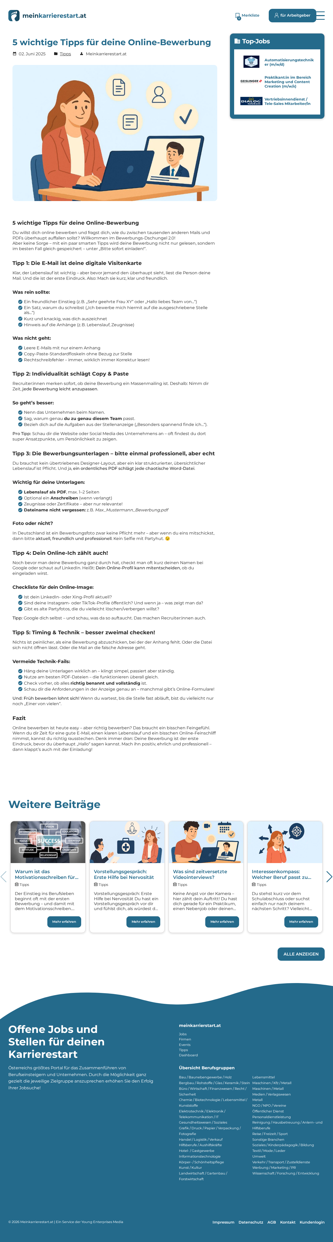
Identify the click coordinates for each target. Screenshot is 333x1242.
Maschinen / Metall (268, 1089)
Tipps (65, 53)
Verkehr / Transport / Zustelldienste (281, 1162)
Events (184, 1045)
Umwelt (259, 1156)
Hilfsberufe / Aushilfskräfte (200, 1145)
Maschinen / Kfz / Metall (271, 1083)
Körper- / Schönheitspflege (201, 1162)
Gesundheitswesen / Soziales (203, 1122)
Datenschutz (251, 1222)
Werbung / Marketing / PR (274, 1168)
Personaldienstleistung (271, 1117)
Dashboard (188, 1055)
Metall (257, 1100)
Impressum (223, 1222)
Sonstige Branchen (268, 1139)
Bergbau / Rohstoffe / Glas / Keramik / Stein (214, 1083)
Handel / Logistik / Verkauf (200, 1139)
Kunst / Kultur (190, 1168)
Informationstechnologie (200, 1156)
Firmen (185, 1039)
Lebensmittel (263, 1077)
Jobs (183, 1034)
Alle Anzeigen (301, 954)
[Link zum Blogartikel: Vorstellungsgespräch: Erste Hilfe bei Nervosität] (127, 877)
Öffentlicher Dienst (268, 1111)
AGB (271, 1222)
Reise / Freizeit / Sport (270, 1134)
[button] (320, 15)
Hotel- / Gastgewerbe (196, 1151)
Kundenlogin (312, 1222)
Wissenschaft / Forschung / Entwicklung (285, 1173)
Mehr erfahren (64, 922)
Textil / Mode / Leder (268, 1151)
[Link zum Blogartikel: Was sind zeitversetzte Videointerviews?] (206, 877)
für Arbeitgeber (295, 15)
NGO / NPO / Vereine (269, 1105)
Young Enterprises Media (102, 1222)
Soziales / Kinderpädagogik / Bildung (283, 1145)
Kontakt (288, 1222)
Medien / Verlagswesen (271, 1094)
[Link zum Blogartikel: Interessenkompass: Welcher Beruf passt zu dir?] (285, 877)
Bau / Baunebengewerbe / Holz (205, 1077)
